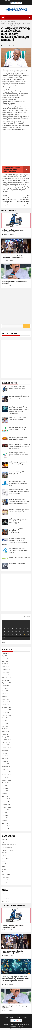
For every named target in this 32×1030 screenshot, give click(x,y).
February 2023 (6, 766)
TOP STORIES (6, 874)
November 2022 (6, 775)
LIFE (3, 861)
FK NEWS (4, 853)
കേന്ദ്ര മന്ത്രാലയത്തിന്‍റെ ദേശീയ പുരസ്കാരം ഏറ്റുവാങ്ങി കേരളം (12, 257)
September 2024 (6, 715)
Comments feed (6, 899)
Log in (3, 893)
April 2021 (5, 820)
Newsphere (12, 1026)
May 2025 (5, 694)
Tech (3, 872)
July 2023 (5, 753)
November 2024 (6, 710)
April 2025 (5, 696)
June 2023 (5, 756)
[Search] (30, 17)
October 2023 (6, 745)
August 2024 (5, 718)
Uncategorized (6, 877)
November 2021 (6, 807)
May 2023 (5, 758)
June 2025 (5, 691)
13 (16, 628)
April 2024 (5, 729)
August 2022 (5, 783)
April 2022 (5, 793)
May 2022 (5, 791)
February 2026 (6, 669)
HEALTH (4, 856)
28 (20, 635)
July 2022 (5, 785)
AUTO (3, 842)
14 (20, 628)
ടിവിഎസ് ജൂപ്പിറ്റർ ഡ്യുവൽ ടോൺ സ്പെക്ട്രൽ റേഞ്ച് (13, 231)
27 (16, 635)
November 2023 (6, 742)
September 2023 (6, 748)
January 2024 (5, 737)
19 (12, 631)
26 (12, 635)
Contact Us (18, 1017)
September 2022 (6, 780)
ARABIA (4, 839)
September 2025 (6, 683)
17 (4, 631)
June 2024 (5, 723)
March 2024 (5, 731)
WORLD (4, 883)
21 (20, 631)
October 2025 (6, 680)
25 (8, 635)
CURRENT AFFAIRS (7, 847)
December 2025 (6, 675)
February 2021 (6, 826)
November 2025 (6, 677)
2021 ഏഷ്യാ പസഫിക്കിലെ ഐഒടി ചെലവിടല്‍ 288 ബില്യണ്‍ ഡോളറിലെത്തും (9, 200)
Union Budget (5, 880)
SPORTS (4, 869)
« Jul (3, 642)
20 (16, 631)
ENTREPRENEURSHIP (8, 850)
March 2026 (5, 667)
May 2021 (5, 818)
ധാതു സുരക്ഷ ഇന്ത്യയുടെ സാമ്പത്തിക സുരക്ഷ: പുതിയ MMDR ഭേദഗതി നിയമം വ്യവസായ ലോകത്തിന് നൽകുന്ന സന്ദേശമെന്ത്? (15, 979)
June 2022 (5, 788)
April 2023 (5, 761)
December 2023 (6, 739)
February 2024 (6, 734)
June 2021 (5, 815)
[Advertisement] (16, 148)
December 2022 (6, 772)
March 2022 (5, 796)
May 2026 (5, 661)
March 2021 (5, 823)
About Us (12, 1017)
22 (24, 631)
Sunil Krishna (12, 46)
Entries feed (5, 896)
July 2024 (5, 721)
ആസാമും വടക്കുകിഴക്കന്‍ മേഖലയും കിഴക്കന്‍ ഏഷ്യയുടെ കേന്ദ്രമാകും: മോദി (23, 200)
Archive (25, 1017)
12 (12, 628)
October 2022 (6, 777)
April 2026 (5, 664)
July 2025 (5, 688)
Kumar (12, 234)
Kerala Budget (6, 858)
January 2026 (5, 672)
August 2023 (5, 750)
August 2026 (5, 653)
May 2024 (5, 726)
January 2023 (5, 769)
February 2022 (6, 799)
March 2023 (5, 764)
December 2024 (6, 707)
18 (8, 631)
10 (4, 628)
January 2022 (5, 802)
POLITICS (4, 866)
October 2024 (6, 712)
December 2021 (6, 804)
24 (4, 635)
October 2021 (6, 810)
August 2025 (5, 685)
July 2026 (5, 656)
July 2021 (5, 812)
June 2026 (5, 658)
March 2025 (5, 699)
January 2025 (5, 704)
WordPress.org (6, 901)
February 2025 (6, 702)
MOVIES (4, 864)
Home (6, 1017)
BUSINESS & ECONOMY (9, 845)
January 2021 (5, 829)
